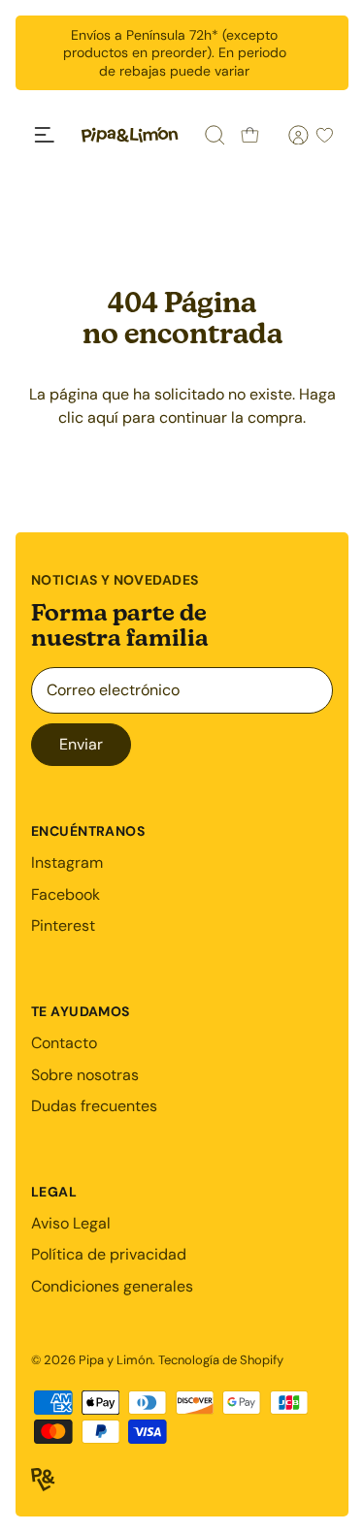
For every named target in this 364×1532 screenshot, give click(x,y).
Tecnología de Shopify (220, 1360)
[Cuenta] (287, 134)
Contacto (64, 1043)
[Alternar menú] (44, 134)
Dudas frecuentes (94, 1106)
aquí (102, 417)
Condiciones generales (112, 1286)
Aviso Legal (71, 1223)
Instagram (67, 862)
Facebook (65, 894)
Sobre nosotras (85, 1075)
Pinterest (63, 925)
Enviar (81, 744)
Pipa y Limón (115, 1360)
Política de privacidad (108, 1254)
